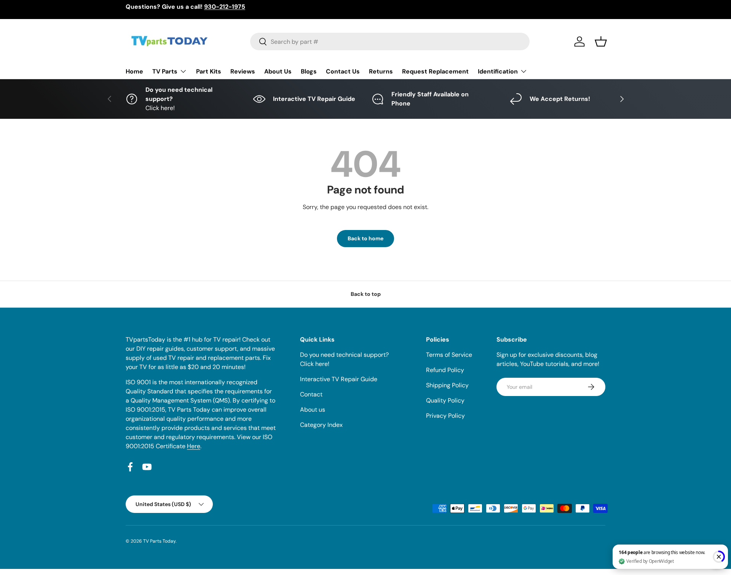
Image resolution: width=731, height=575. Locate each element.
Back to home (365, 238)
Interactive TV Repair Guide (338, 379)
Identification (498, 71)
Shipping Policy (447, 385)
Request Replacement (435, 71)
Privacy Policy (445, 416)
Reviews (242, 71)
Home (134, 71)
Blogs (309, 71)
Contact (311, 394)
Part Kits (208, 71)
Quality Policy (445, 400)
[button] (600, 41)
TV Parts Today (159, 541)
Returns (381, 71)
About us (312, 410)
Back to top (366, 294)
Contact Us (343, 71)
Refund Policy (445, 370)
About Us (278, 71)
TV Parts (164, 71)
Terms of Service (449, 355)
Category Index (321, 425)
